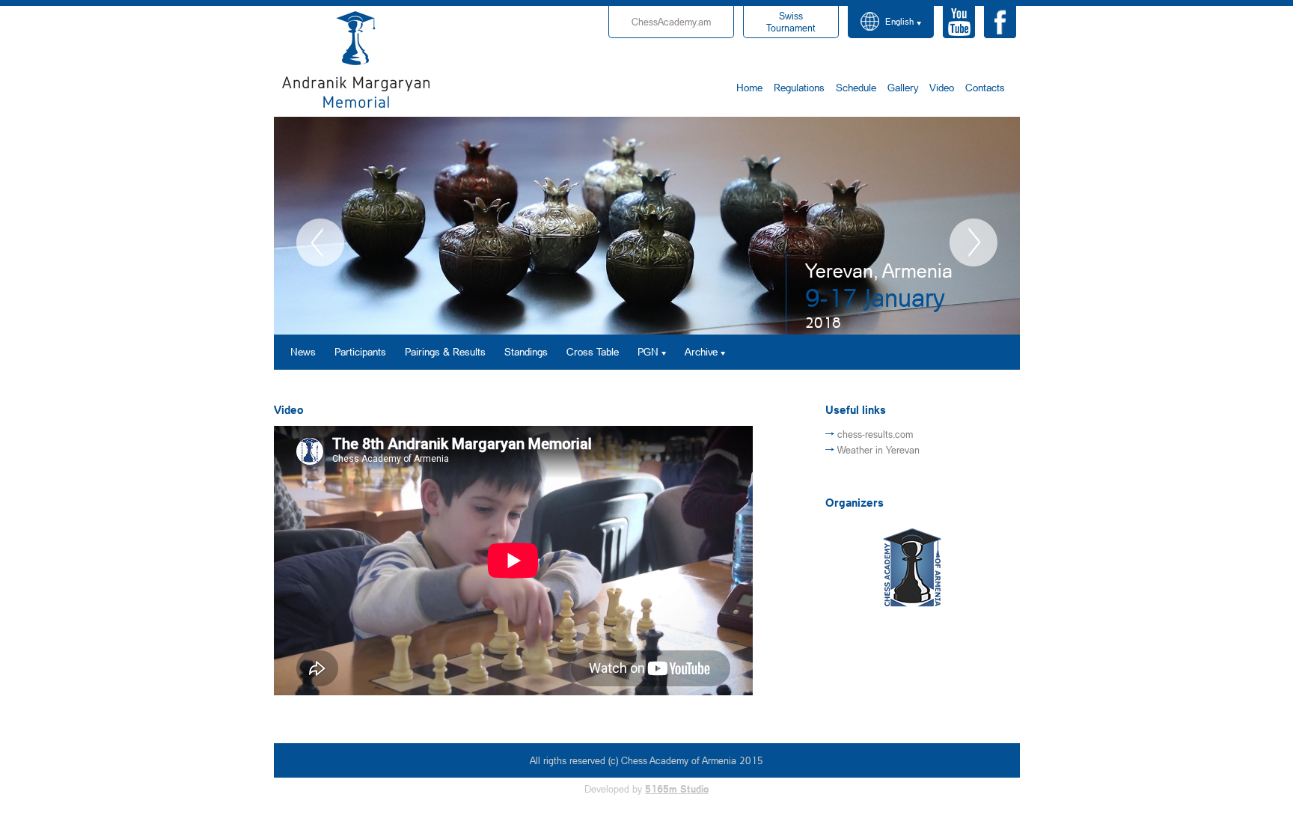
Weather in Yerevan (878, 450)
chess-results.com (875, 434)
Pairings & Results (445, 351)
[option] (647, 226)
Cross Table (592, 351)
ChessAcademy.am (671, 22)
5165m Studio (677, 789)
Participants (360, 351)
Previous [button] (320, 242)
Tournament (791, 22)
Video (941, 87)
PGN (648, 351)
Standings (526, 351)
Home (749, 87)
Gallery (902, 87)
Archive (701, 351)
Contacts (985, 87)
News (303, 351)
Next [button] (973, 242)
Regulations (799, 87)
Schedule (856, 87)
